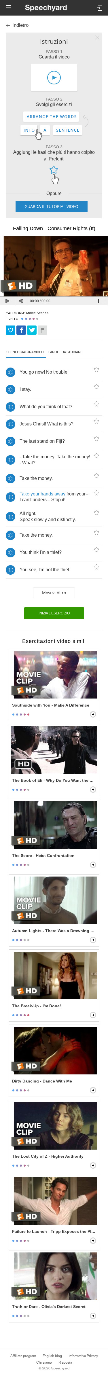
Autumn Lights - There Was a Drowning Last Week (54, 930)
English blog (52, 1356)
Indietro (20, 25)
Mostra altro (54, 592)
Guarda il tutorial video (51, 206)
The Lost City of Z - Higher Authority (48, 1156)
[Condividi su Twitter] (32, 330)
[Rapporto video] (42, 330)
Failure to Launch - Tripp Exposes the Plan (54, 1231)
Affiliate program (23, 1356)
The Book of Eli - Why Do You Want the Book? (54, 780)
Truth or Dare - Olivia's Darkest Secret (49, 1306)
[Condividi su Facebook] (21, 330)
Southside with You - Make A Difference (50, 705)
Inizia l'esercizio (54, 613)
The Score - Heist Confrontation (43, 855)
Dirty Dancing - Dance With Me (42, 1081)
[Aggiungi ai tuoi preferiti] (10, 330)
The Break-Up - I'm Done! (36, 1006)
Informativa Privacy (83, 1356)
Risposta (65, 1362)
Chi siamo (44, 1362)
